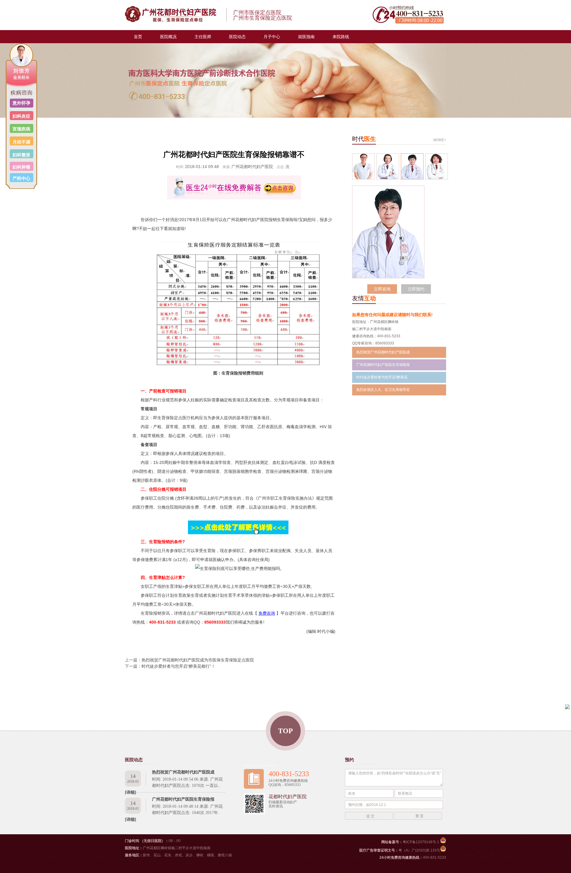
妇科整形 (21, 154)
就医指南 (306, 36)
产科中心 (21, 178)
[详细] (130, 819)
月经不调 (21, 142)
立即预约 (416, 289)
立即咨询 (382, 289)
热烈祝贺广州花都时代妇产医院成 (383, 352)
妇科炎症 (21, 116)
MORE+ (439, 140)
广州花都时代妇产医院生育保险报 (383, 365)
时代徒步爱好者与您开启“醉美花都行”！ (178, 666)
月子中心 (271, 36)
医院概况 (168, 36)
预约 (349, 759)
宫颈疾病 (21, 128)
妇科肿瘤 (21, 167)
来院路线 (340, 36)
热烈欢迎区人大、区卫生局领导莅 (383, 390)
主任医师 (202, 36)
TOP (285, 731)
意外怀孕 (21, 102)
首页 (138, 36)
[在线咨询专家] (234, 187)
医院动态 (237, 36)
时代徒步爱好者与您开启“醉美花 (381, 377)
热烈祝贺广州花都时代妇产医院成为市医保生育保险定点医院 (198, 660)
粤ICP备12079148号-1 (421, 842)
